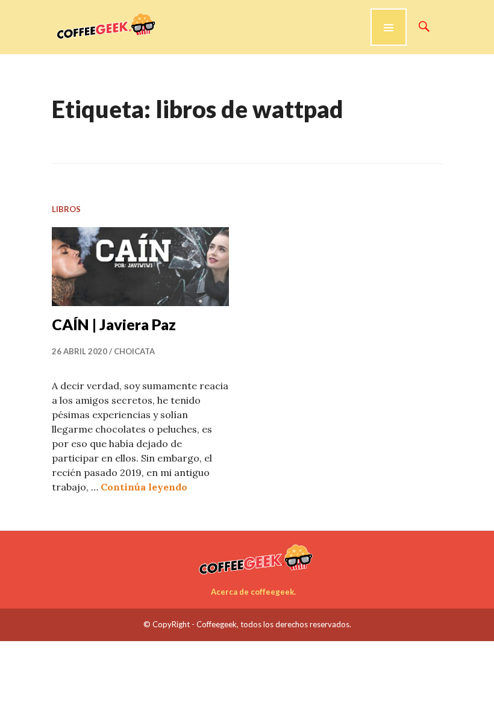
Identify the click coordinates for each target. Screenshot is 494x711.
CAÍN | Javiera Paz (114, 324)
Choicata (134, 351)
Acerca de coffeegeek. (253, 592)
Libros (66, 209)
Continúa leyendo (144, 487)
